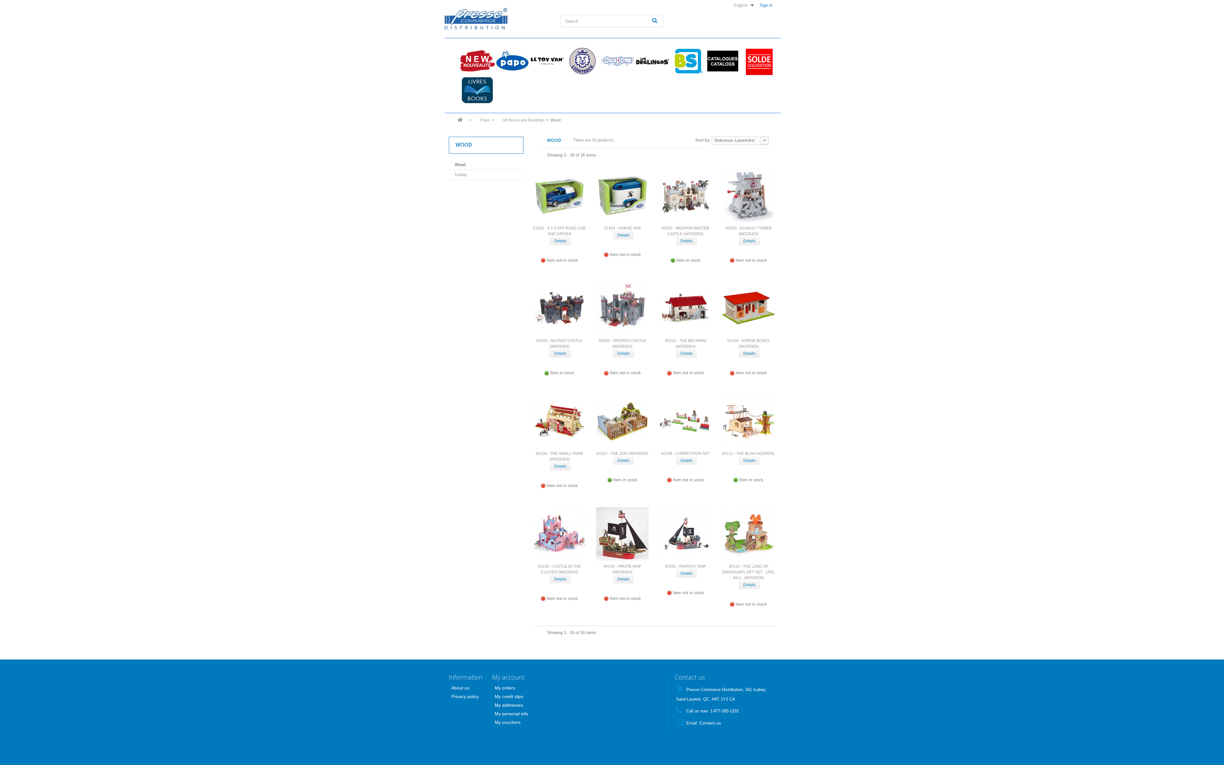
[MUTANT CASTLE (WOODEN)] (559, 308)
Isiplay (461, 174)
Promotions (757, 61)
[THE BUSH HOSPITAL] (748, 421)
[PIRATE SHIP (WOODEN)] (622, 534)
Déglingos (652, 61)
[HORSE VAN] (622, 195)
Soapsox (617, 61)
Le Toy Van (547, 61)
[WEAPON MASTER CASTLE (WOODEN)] (685, 195)
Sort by (702, 140)
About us (460, 687)
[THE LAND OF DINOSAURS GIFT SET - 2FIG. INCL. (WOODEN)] (748, 534)
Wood (460, 164)
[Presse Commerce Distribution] (497, 18)
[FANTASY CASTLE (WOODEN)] (622, 308)
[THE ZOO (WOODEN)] (622, 421)
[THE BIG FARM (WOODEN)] (685, 308)
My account (508, 677)
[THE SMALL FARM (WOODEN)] (559, 421)
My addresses (509, 705)
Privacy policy (465, 696)
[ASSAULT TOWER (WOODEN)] (748, 195)
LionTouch (582, 61)
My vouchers (508, 722)
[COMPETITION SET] (685, 421)
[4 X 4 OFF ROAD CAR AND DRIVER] (559, 195)
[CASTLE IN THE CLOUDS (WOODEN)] (559, 534)
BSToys (687, 61)
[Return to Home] (460, 121)
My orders (505, 687)
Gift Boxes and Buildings (523, 120)
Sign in (766, 5)
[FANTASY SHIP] (685, 534)
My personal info (511, 713)
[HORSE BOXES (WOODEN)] (748, 308)
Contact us (710, 722)
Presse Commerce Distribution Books (477, 90)
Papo (512, 61)
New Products (477, 61)
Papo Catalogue (722, 61)
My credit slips (509, 696)
